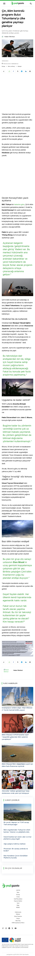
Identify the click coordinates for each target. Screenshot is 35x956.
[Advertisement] (17, 93)
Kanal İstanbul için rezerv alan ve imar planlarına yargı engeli (17, 838)
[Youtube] (15, 928)
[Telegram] (21, 71)
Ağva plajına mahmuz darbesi (14, 844)
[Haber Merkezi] (3, 37)
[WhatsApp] (9, 71)
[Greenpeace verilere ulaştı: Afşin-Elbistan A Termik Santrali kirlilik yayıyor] (17, 696)
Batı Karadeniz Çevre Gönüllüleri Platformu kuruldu (16, 857)
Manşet (19, 66)
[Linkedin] (26, 71)
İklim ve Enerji (11, 66)
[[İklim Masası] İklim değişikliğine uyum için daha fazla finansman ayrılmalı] (17, 752)
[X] (17, 71)
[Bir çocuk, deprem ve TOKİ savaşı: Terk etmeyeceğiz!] (17, 812)
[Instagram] (6, 928)
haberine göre (19, 204)
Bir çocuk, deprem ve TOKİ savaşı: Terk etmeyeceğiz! (16, 823)
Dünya (3, 66)
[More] (30, 71)
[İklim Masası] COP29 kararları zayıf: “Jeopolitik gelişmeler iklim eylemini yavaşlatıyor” (15, 737)
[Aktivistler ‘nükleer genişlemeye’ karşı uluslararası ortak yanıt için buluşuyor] (17, 779)
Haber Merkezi (9, 37)
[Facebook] (13, 71)
